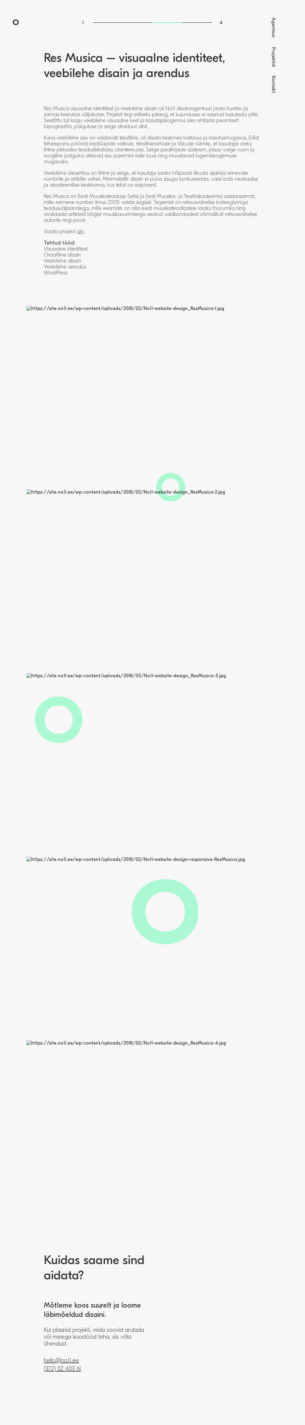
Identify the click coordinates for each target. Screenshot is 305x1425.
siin (80, 231)
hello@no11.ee (61, 1360)
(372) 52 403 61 (62, 1368)
